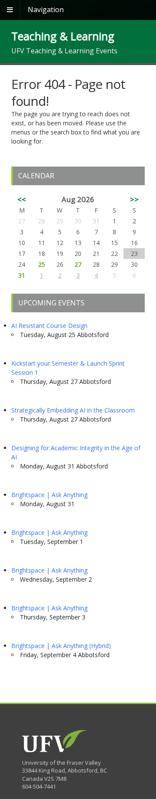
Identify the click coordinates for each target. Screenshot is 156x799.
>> (134, 199)
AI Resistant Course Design (49, 325)
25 (41, 264)
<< (21, 199)
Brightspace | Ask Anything (49, 495)
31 (21, 275)
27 (78, 264)
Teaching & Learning (62, 36)
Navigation (46, 9)
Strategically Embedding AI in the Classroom (73, 410)
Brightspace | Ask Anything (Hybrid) (61, 646)
